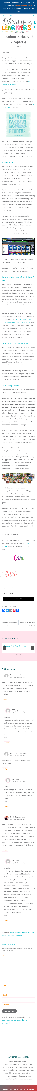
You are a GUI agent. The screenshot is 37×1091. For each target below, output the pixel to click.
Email (5, 995)
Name (6, 986)
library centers (18, 32)
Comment (7, 956)
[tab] (16, 654)
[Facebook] (3, 15)
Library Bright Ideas (24, 5)
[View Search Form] (34, 16)
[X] (7, 15)
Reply (5, 699)
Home (18, 1086)
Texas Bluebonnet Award (24, 319)
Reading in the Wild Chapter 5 (27, 622)
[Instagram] (10, 15)
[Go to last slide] (4, 648)
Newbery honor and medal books (17, 322)
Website (6, 1004)
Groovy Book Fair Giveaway (15, 646)
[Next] (32, 648)
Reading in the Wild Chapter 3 (9, 622)
